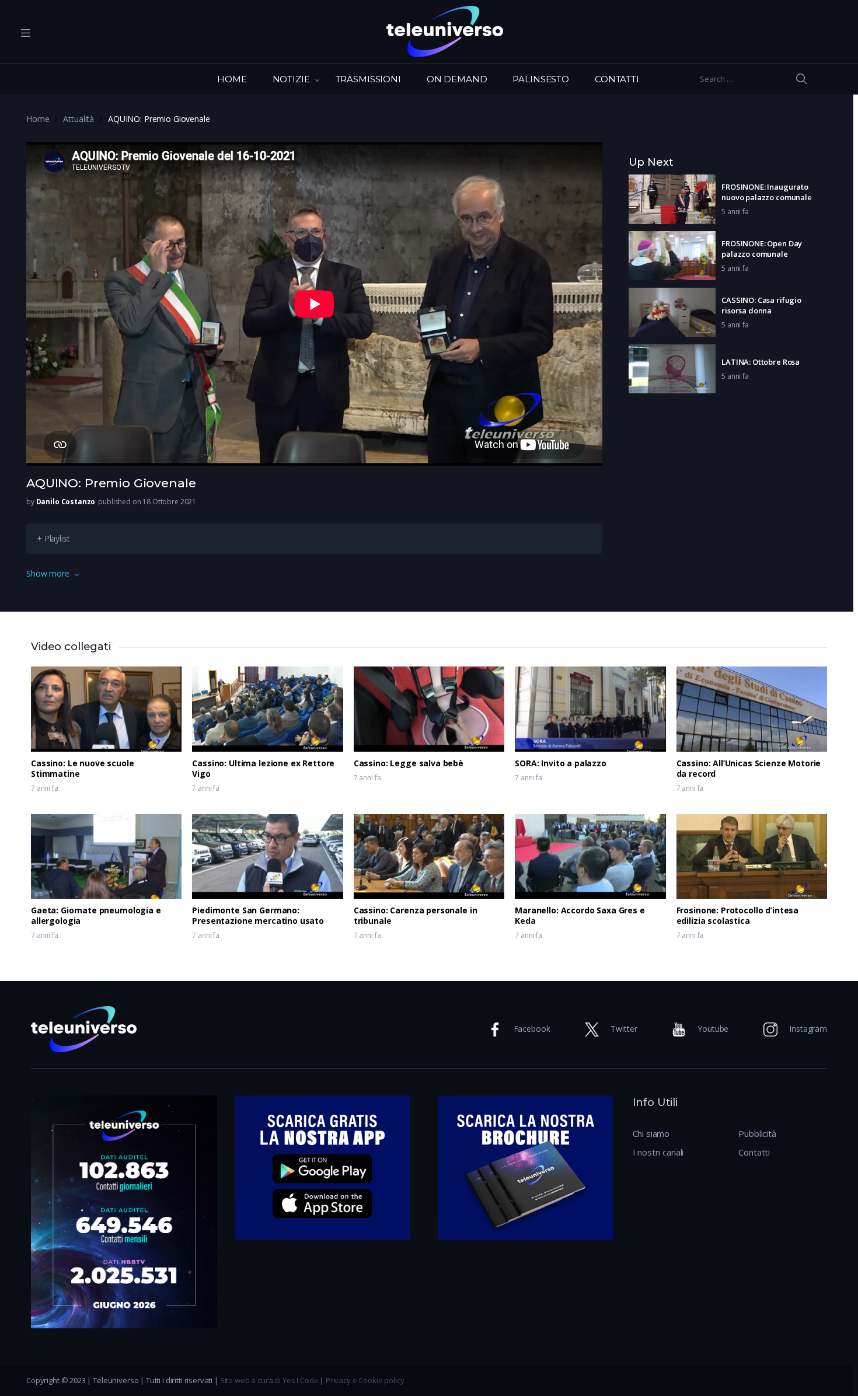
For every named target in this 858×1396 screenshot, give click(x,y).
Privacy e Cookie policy (365, 1380)
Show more (47, 573)
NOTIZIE (291, 79)
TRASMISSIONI (368, 79)
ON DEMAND (457, 79)
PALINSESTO (540, 79)
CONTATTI (617, 79)
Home (37, 118)
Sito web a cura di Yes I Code (269, 1380)
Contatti (754, 1152)
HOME (231, 79)
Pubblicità (757, 1133)
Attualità (78, 118)
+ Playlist (53, 538)
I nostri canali (658, 1152)
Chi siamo (651, 1133)
